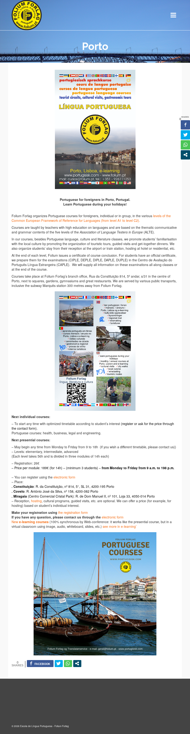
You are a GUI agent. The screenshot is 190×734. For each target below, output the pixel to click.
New (30, 521)
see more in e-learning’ (119, 526)
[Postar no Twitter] (59, 663)
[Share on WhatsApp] (68, 663)
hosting (36, 500)
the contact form (23, 428)
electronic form (64, 477)
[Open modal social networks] (77, 663)
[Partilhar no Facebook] (40, 663)
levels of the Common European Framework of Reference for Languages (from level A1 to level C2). (91, 218)
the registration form (73, 512)
